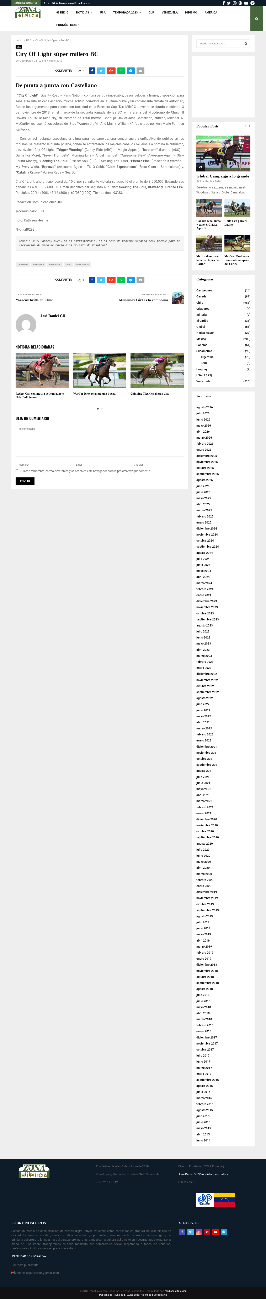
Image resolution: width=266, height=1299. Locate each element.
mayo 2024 (203, 570)
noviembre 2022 (207, 680)
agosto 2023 (204, 625)
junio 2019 (203, 928)
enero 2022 (203, 740)
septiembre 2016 (207, 1079)
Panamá (201, 345)
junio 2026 (203, 419)
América (211, 12)
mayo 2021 (203, 789)
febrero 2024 (204, 589)
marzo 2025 (204, 510)
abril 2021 (203, 795)
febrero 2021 (204, 807)
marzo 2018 (204, 1019)
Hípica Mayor (205, 332)
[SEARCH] (245, 43)
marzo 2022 (204, 728)
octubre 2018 (205, 977)
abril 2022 (203, 722)
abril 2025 (203, 504)
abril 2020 (203, 867)
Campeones (204, 290)
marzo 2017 (204, 1067)
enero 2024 (203, 595)
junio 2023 (203, 637)
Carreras (38, 264)
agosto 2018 (204, 989)
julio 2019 (202, 922)
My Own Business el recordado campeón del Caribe (237, 260)
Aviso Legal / (134, 1294)
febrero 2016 (204, 1104)
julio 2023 (202, 631)
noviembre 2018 (207, 970)
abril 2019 (203, 940)
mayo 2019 (203, 934)
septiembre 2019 (207, 910)
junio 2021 (203, 783)
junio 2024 (203, 564)
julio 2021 (202, 777)
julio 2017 (202, 1055)
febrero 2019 (204, 952)
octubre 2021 (205, 758)
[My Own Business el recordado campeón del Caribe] (237, 243)
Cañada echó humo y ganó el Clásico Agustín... (208, 224)
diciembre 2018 (206, 964)
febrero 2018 (204, 1025)
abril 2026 (203, 431)
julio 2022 (202, 704)
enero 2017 (203, 1073)
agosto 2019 (204, 916)
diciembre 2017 (206, 1037)
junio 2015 (203, 1122)
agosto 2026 (204, 407)
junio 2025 (203, 492)
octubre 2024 (205, 540)
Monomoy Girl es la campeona (143, 300)
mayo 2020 (203, 861)
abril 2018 (203, 1013)
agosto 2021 (204, 770)
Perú (204, 363)
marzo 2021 (204, 801)
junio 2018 (203, 1001)
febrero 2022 (204, 734)
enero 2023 (203, 667)
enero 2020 (203, 886)
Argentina (207, 357)
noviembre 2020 (207, 825)
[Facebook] (182, 1232)
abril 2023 (203, 649)
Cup (151, 12)
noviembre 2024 (207, 534)
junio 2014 (203, 1140)
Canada (201, 296)
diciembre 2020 (206, 819)
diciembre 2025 (206, 455)
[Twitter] (190, 1232)
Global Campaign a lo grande (222, 176)
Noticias (82, 12)
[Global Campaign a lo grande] (223, 153)
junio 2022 (203, 710)
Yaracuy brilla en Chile (35, 300)
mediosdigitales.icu (176, 1291)
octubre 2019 (205, 904)
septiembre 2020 (207, 837)
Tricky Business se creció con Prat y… (71, 3)
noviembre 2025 (207, 462)
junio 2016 (203, 1092)
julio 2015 (202, 1116)
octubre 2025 (205, 468)
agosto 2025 (204, 480)
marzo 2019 (204, 946)
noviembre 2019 (207, 898)
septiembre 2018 (207, 983)
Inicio (64, 12)
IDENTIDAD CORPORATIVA (28, 1256)
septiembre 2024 (207, 546)
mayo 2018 (203, 1007)
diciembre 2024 (206, 528)
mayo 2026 (203, 425)
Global (200, 326)
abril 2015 (203, 1134)
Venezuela (170, 12)
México (201, 339)
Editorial (202, 314)
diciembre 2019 (206, 892)
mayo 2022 (203, 716)
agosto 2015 (204, 1110)
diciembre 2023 (206, 601)
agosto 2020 (204, 843)
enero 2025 (203, 522)
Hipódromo (55, 264)
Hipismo (191, 12)
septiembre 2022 (207, 692)
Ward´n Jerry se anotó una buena (94, 393)
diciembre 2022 (206, 673)
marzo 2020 (204, 874)
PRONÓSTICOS (66, 25)
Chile (199, 302)
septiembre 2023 (207, 619)
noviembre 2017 (207, 1043)
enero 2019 (203, 958)
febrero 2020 (204, 880)
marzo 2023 (204, 655)
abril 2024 (203, 577)
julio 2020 (202, 849)
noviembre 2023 (207, 607)
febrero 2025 (204, 516)
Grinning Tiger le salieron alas (150, 393)
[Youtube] (215, 1232)
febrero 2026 (204, 443)
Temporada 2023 (125, 12)
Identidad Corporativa (154, 1294)
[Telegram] (224, 1232)
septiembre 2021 (207, 764)
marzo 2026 (204, 437)
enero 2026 (203, 449)
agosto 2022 (204, 698)
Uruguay (201, 369)
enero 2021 (203, 813)
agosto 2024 (204, 552)
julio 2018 (202, 995)
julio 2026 (202, 413)
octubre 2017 (205, 1049)
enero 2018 (203, 1031)
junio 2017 (203, 1061)
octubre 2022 (205, 686)
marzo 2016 (204, 1098)
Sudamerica (204, 351)
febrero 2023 (204, 661)
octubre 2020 (205, 831)
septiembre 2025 (207, 474)
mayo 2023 (203, 643)
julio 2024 (202, 558)
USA (103, 12)
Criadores (202, 308)
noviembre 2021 (207, 752)
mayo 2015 (203, 1128)
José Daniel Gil (28, 60)
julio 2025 (202, 486)
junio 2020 (203, 855)
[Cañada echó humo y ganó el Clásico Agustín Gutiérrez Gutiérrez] (209, 207)
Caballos (23, 264)
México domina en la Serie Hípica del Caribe (207, 260)
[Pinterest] (207, 1232)
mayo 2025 (203, 498)
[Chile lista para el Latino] (237, 207)
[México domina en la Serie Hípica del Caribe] (209, 243)
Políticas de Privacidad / (113, 1294)
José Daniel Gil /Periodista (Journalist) (203, 1174)
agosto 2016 (204, 1085)
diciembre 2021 (206, 746)
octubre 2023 (205, 613)
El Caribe (202, 320)
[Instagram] (199, 1232)
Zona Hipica (82, 264)
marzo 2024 (204, 583)
